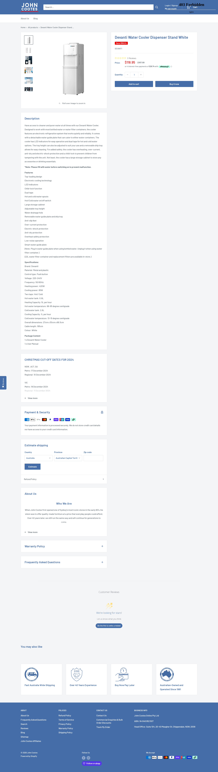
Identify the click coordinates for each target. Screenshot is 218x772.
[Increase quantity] (141, 74)
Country (28, 452)
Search (24, 724)
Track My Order (103, 727)
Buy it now (174, 84)
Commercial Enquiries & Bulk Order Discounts (109, 721)
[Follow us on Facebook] (83, 758)
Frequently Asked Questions (33, 719)
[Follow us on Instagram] (88, 758)
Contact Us (101, 715)
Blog (35, 18)
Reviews (24, 728)
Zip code (88, 452)
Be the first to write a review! (109, 625)
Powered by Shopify (29, 756)
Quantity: (119, 74)
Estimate (32, 466)
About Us (25, 18)
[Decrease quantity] (127, 74)
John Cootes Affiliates (31, 741)
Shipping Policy (65, 732)
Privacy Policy (65, 724)
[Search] (157, 7)
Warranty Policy (66, 728)
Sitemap (24, 736)
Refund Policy (30, 479)
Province (58, 452)
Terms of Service (66, 719)
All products (33, 27)
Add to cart (134, 84)
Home (23, 27)
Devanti (118, 48)
